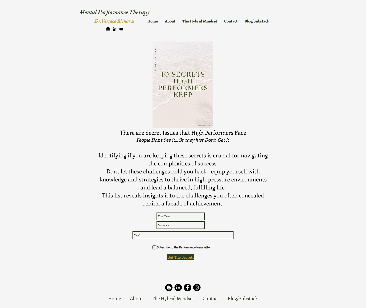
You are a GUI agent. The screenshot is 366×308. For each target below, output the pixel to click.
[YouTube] (121, 29)
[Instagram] (108, 29)
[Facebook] (187, 287)
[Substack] (169, 287)
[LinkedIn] (114, 29)
